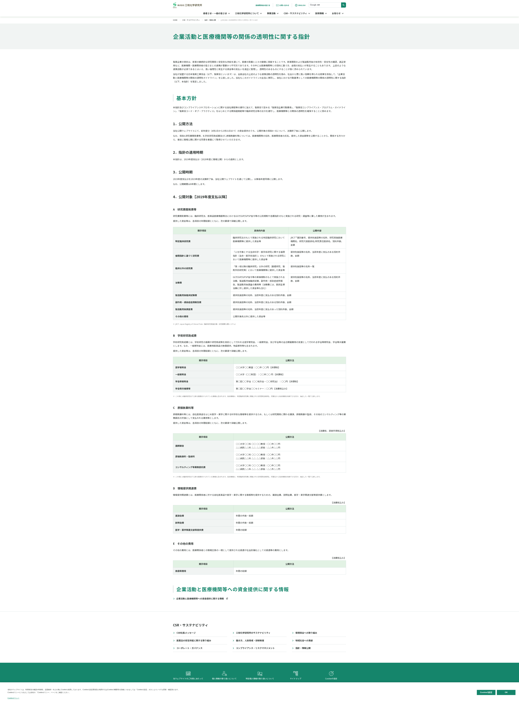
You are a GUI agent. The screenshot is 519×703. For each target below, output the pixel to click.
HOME (175, 20)
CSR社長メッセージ (186, 632)
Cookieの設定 (331, 676)
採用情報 (319, 13)
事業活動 (271, 13)
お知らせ (336, 13)
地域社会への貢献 (304, 640)
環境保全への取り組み (306, 632)
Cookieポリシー (13, 698)
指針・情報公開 (210, 20)
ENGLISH (301, 5)
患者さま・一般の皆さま (215, 13)
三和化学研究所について (247, 13)
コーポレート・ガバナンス (189, 648)
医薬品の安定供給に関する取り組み (194, 640)
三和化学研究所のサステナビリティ (253, 632)
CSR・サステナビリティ (295, 13)
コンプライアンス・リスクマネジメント (255, 648)
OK (506, 692)
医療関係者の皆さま (263, 5)
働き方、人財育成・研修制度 (250, 640)
